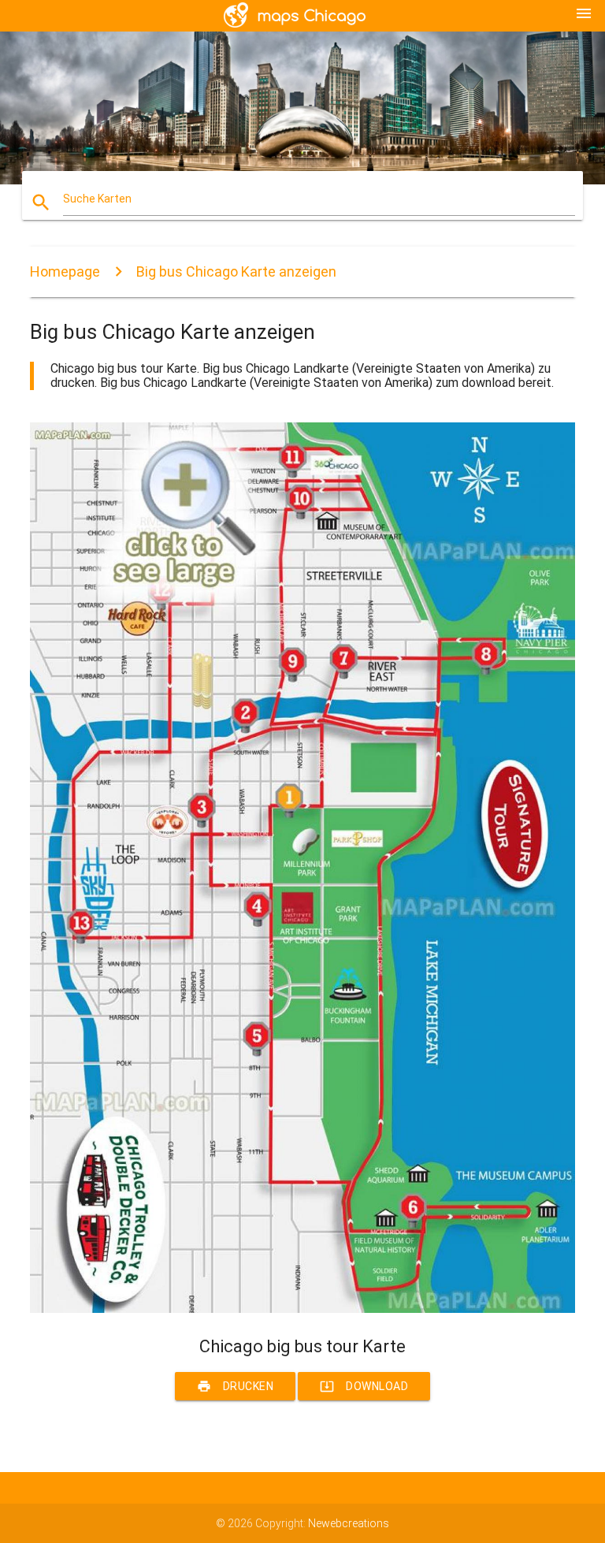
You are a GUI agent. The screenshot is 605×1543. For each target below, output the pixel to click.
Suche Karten (97, 198)
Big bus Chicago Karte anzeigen (236, 271)
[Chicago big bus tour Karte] (302, 1309)
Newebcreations (348, 1523)
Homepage (65, 271)
